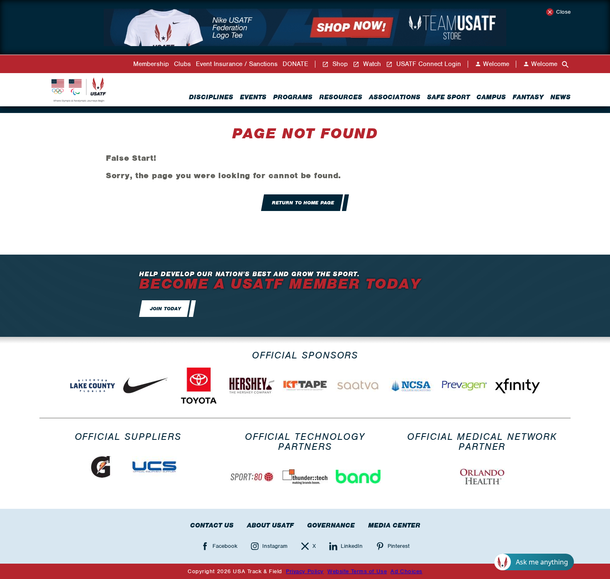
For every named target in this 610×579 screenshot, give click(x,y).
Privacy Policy (305, 571)
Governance (331, 525)
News (560, 97)
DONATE (295, 64)
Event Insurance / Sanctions (237, 64)
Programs (292, 97)
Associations (394, 97)
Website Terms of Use (357, 571)
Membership (151, 64)
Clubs (182, 64)
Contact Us (212, 525)
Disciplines (211, 97)
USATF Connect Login (427, 64)
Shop (339, 64)
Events (253, 97)
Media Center (394, 525)
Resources (340, 97)
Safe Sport (448, 97)
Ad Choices (406, 571)
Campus (491, 97)
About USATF (270, 525)
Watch (371, 64)
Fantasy (528, 97)
